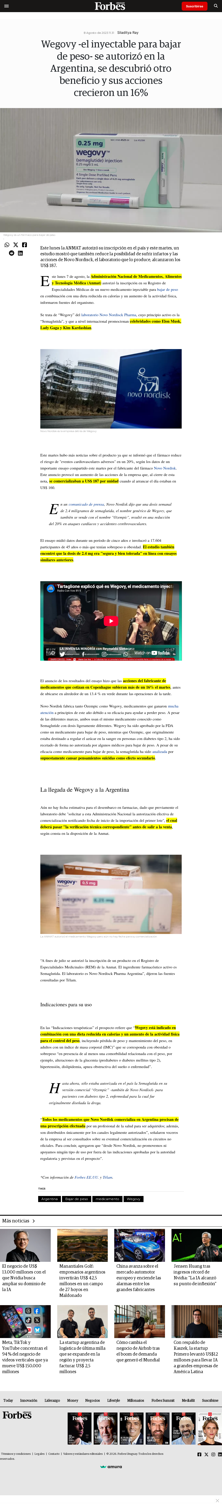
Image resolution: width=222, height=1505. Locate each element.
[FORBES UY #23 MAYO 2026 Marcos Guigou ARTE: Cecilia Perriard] (106, 1428)
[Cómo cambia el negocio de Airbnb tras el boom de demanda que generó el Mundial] (139, 1321)
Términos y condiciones (16, 1454)
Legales (39, 1454)
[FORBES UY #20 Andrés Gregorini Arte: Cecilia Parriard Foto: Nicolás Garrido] (184, 1428)
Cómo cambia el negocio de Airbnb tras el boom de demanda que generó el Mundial (138, 1351)
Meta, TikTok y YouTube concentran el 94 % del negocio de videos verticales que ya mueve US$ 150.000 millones (25, 1357)
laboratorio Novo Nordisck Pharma (108, 314)
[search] (216, 6)
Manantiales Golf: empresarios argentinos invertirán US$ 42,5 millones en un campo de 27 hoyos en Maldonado (82, 1281)
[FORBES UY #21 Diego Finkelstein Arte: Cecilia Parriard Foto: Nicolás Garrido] (158, 1428)
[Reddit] (11, 253)
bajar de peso (167, 289)
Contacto (54, 1454)
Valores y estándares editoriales (83, 1454)
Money (72, 1400)
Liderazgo (52, 1400)
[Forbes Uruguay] (111, 6)
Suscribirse (194, 6)
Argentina (49, 1199)
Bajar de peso (76, 1199)
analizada (159, 751)
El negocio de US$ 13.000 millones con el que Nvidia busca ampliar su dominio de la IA (24, 1278)
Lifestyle (113, 1400)
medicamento (107, 1199)
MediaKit (188, 1400)
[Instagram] (213, 1455)
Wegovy (133, 1199)
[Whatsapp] (7, 245)
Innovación (28, 1400)
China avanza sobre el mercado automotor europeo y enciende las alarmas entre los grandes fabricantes (138, 1278)
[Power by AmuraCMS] (111, 1466)
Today (8, 1400)
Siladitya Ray (128, 32)
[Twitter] (15, 245)
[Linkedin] (20, 253)
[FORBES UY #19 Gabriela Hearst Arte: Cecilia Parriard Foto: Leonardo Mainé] (209, 1428)
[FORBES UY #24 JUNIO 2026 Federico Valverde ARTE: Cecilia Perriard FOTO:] (80, 1428)
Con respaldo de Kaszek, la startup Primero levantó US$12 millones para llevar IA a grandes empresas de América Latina (196, 1357)
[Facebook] (24, 245)
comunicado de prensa (86, 504)
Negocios (92, 1400)
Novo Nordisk (165, 468)
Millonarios (135, 1400)
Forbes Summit (163, 1400)
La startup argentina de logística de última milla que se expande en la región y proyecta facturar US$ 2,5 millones (82, 1357)
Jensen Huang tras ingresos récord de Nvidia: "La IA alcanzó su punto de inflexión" (195, 1275)
